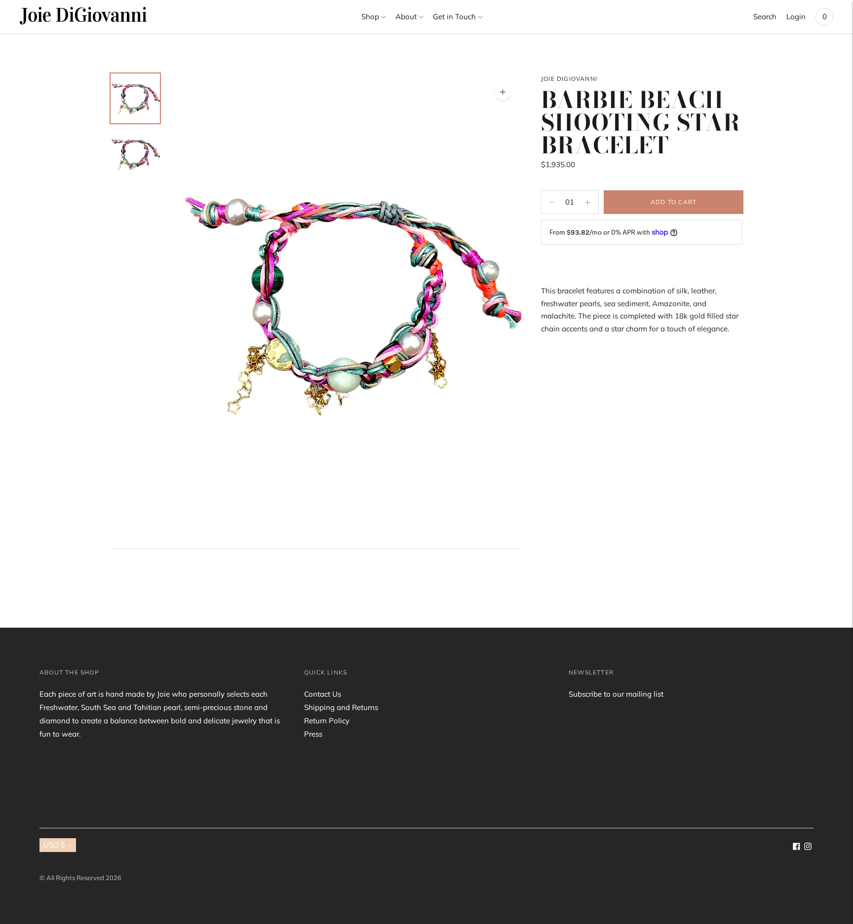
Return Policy (326, 720)
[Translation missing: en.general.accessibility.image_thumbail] (135, 98)
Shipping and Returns (341, 707)
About (406, 16)
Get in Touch (454, 16)
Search (764, 16)
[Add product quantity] (552, 202)
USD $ (54, 845)
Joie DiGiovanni (569, 78)
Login (796, 16)
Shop (370, 16)
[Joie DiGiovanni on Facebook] (796, 847)
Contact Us (322, 694)
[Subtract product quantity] (587, 202)
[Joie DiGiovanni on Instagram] (808, 847)
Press (313, 734)
